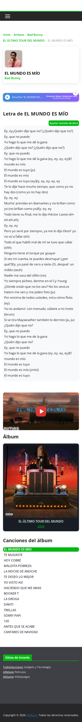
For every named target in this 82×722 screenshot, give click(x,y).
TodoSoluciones (13, 667)
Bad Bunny (35, 34)
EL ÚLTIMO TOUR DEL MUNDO (24, 40)
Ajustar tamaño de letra (64, 123)
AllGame (8, 677)
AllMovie (8, 672)
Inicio (6, 34)
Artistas (19, 34)
